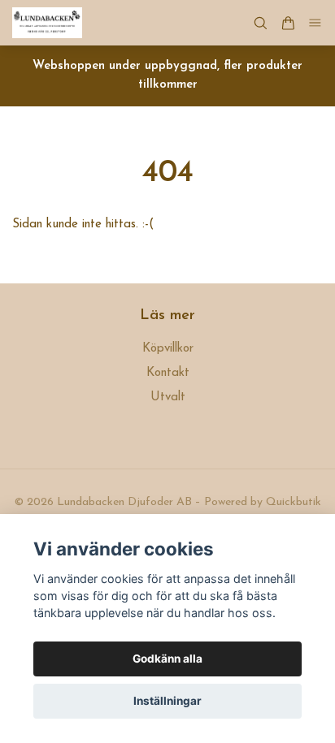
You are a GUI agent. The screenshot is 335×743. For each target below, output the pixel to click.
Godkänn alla (167, 658)
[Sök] (260, 23)
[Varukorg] (288, 23)
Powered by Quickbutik (262, 502)
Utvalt (167, 397)
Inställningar (167, 700)
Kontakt (167, 373)
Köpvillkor (168, 349)
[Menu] (315, 23)
